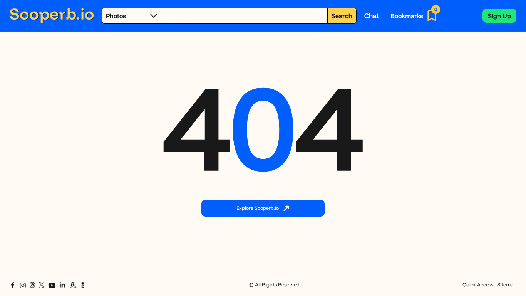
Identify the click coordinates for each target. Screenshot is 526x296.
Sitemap (506, 284)
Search (342, 16)
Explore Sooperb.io (257, 208)
